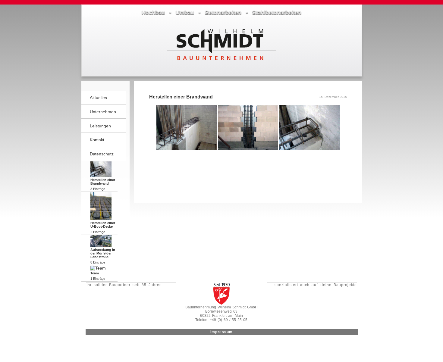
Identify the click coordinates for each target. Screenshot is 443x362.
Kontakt (97, 139)
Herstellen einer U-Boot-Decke (102, 224)
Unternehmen (103, 111)
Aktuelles (98, 97)
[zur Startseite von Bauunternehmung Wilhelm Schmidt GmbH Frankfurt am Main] (221, 62)
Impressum (221, 332)
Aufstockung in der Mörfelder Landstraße (102, 253)
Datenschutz (102, 153)
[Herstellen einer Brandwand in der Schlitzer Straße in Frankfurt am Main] (187, 149)
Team (94, 273)
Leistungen (100, 125)
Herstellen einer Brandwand (102, 181)
